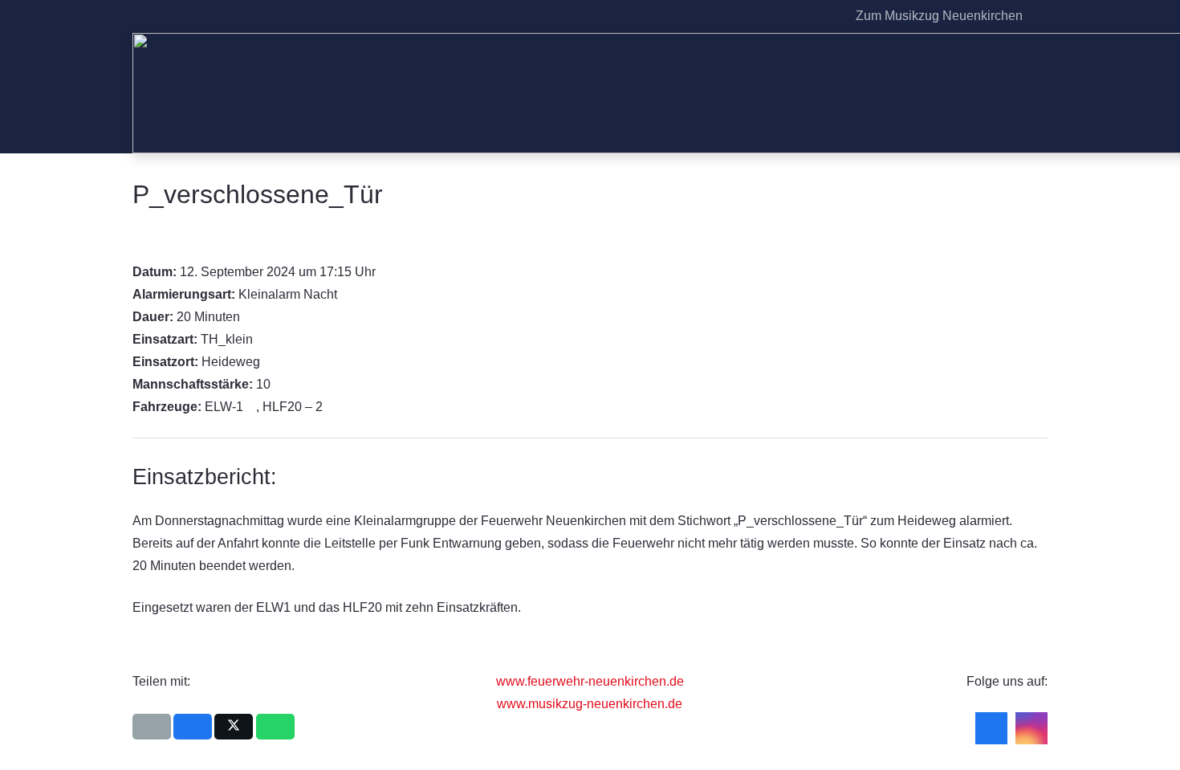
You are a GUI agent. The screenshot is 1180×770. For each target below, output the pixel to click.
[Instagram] (825, 16)
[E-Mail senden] (151, 726)
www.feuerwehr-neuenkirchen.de (590, 681)
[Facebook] (799, 16)
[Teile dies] (192, 726)
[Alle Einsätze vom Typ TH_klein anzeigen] (261, 339)
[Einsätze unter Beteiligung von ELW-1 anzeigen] (251, 407)
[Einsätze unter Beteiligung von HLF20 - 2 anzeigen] (331, 407)
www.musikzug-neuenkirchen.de (589, 704)
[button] (1039, 16)
